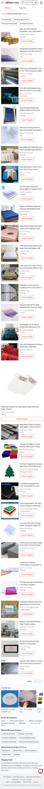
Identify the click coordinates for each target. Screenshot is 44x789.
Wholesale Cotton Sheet (25, 734)
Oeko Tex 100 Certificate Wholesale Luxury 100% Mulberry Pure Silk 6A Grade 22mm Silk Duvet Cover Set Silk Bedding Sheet (31, 30)
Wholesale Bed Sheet (8, 734)
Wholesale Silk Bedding (9, 738)
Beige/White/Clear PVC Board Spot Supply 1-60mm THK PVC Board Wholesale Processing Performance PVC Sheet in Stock (31, 425)
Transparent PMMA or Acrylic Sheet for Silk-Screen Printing (30, 445)
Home (3, 721)
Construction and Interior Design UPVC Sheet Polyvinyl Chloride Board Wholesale (31, 544)
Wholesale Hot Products (33, 777)
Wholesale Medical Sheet (21, 19)
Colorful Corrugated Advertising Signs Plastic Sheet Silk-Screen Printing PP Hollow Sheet (31, 465)
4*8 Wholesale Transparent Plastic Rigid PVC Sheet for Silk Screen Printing (30, 188)
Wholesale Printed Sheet (9, 24)
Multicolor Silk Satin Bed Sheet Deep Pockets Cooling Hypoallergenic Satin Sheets (30, 622)
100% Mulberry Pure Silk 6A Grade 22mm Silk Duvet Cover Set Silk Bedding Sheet (30, 326)
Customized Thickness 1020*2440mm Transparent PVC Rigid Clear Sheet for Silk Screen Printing (31, 563)
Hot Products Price (18, 777)
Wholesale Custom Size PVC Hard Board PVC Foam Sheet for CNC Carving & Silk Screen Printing (31, 286)
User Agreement (16, 782)
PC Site (23, 779)
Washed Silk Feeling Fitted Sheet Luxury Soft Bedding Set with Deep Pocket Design (31, 227)
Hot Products (7, 777)
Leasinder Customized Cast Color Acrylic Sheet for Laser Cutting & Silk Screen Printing (30, 485)
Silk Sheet (22, 723)
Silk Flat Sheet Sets (30, 751)
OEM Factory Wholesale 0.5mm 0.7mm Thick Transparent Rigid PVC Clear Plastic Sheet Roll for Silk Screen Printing (31, 69)
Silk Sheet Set (6, 751)
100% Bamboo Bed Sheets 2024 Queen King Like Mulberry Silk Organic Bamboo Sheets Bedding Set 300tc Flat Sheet (31, 247)
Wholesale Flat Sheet (26, 24)
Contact (35, 782)
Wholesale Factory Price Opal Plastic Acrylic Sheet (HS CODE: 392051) (20, 408)
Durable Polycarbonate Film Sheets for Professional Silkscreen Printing (29, 642)
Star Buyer (16, 779)
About (8, 782)
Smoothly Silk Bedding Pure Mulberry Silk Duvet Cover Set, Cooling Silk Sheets (30, 109)
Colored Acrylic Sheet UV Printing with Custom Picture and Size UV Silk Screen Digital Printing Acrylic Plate (31, 662)
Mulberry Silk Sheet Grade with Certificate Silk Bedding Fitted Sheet (30, 207)
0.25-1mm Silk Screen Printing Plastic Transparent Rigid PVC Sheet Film (30, 524)
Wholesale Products (17, 721)
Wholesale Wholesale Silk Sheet (28, 742)
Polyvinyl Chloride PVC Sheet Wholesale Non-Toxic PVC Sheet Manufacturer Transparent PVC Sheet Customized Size (31, 306)
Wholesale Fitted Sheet (9, 742)
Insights (29, 779)
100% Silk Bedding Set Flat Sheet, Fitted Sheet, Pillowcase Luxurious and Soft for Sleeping (31, 345)
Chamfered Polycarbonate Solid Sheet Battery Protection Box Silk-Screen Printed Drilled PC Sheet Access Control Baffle (31, 603)
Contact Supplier (27, 41)
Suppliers (22, 8)
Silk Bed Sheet (6, 755)
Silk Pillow (17, 755)
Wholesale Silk (6, 19)
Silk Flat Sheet (17, 751)
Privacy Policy (27, 782)
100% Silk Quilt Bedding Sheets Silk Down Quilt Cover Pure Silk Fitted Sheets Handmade (30, 89)
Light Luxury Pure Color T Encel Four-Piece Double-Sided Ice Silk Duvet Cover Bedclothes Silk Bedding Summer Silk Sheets (31, 266)
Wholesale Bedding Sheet (27, 738)
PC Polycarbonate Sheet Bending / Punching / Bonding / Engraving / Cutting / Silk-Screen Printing (31, 583)
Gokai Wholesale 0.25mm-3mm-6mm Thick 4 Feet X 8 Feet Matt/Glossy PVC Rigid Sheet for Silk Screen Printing (31, 168)
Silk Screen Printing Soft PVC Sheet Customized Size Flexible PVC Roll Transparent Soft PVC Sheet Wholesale (30, 128)
